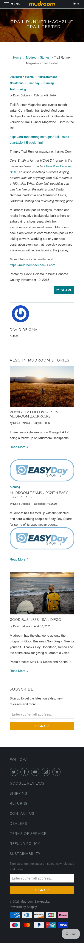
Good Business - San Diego (35, 619)
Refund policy (25, 844)
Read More (18, 446)
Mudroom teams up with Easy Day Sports (39, 495)
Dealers (18, 824)
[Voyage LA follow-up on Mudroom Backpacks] (42, 386)
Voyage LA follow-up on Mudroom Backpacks (34, 414)
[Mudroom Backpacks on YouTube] (36, 772)
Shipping (18, 793)
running (49, 83)
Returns (19, 803)
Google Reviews (27, 783)
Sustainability (25, 854)
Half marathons (47, 77)
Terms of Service (28, 834)
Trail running (18, 89)
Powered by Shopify (23, 907)
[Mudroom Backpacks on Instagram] (47, 772)
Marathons (16, 83)
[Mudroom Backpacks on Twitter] (15, 772)
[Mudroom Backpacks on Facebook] (25, 772)
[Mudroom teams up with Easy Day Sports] (42, 470)
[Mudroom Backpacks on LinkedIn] (57, 772)
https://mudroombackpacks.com (32, 265)
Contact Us (22, 814)
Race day (33, 83)
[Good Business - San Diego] (42, 593)
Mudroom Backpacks (34, 901)
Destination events (22, 77)
